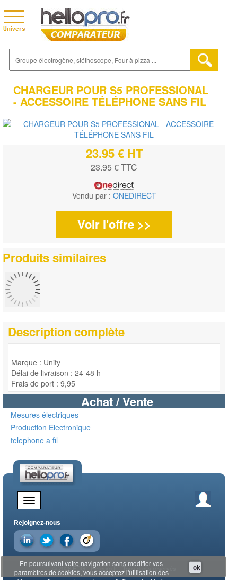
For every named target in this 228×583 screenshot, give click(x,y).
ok (196, 567)
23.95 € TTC (114, 167)
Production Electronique (51, 427)
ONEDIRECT (134, 195)
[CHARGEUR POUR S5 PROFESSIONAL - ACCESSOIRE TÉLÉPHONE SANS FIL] (114, 129)
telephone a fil (34, 440)
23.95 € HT (114, 153)
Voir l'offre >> (114, 224)
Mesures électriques (44, 414)
